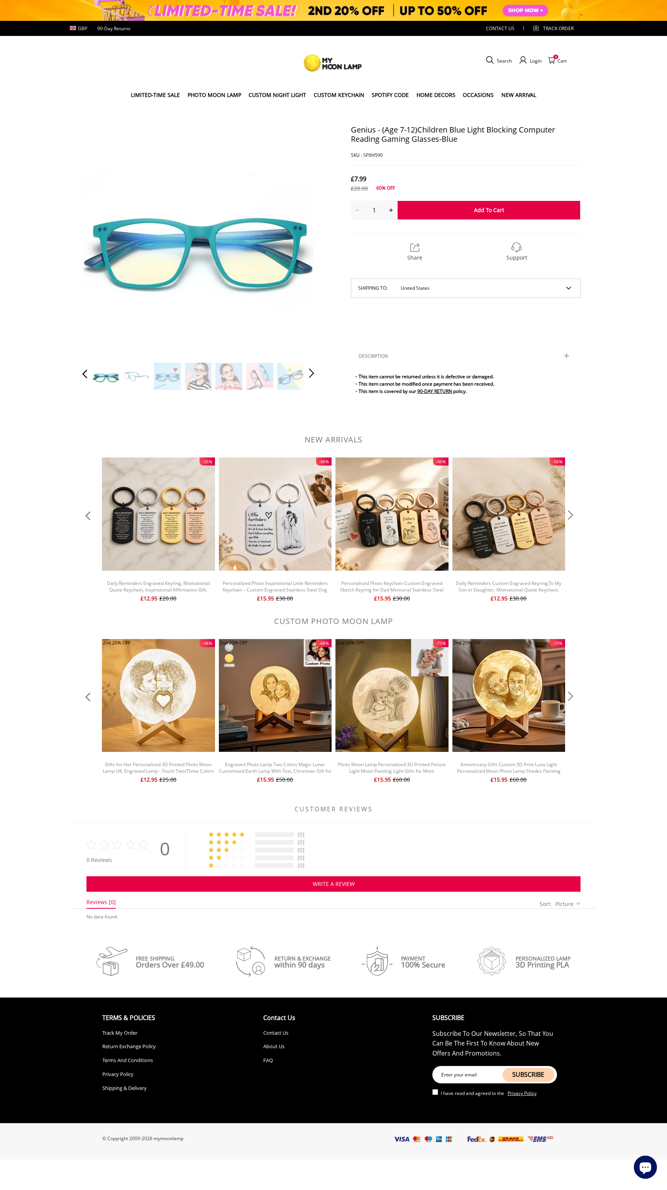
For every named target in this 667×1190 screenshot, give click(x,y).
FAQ (268, 1060)
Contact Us (275, 1032)
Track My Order (119, 1032)
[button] (100, 239)
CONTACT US (500, 28)
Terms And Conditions (127, 1060)
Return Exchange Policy (129, 1046)
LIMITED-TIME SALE (155, 95)
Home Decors (435, 95)
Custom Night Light (277, 95)
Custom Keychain (339, 95)
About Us (273, 1046)
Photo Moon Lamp (214, 95)
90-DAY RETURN (434, 391)
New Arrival (518, 95)
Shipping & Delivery (124, 1088)
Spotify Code (390, 95)
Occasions (478, 95)
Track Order (558, 28)
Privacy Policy (118, 1074)
